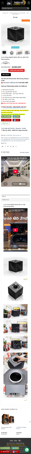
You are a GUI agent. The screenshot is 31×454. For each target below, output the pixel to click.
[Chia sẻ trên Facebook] (5, 146)
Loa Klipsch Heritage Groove (21, 428)
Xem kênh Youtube (24, 152)
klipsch (17, 434)
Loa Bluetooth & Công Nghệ (17, 13)
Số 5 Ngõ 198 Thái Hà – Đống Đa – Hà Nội (14, 128)
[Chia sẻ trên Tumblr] (16, 146)
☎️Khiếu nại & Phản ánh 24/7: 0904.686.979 (13, 103)
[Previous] (3, 34)
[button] (2, 3)
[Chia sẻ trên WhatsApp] (2, 146)
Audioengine (4, 434)
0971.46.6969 (7, 116)
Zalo (17, 116)
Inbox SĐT (5, 123)
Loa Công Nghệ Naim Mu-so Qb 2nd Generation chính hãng (14, 139)
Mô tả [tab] (4, 196)
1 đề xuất (5, 137)
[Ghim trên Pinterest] (13, 146)
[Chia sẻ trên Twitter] (8, 146)
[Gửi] (28, 8)
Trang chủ (5, 13)
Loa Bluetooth (9, 135)
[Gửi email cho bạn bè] (10, 146)
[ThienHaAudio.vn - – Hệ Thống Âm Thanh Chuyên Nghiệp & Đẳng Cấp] (16, 3)
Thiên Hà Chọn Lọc (17, 135)
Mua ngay (6, 74)
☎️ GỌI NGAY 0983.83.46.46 (10, 82)
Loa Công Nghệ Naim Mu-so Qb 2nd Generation (18, 137)
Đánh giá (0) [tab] (5, 199)
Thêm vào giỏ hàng (16, 70)
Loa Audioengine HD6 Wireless (6, 428)
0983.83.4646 (7, 120)
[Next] (27, 34)
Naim (5, 143)
